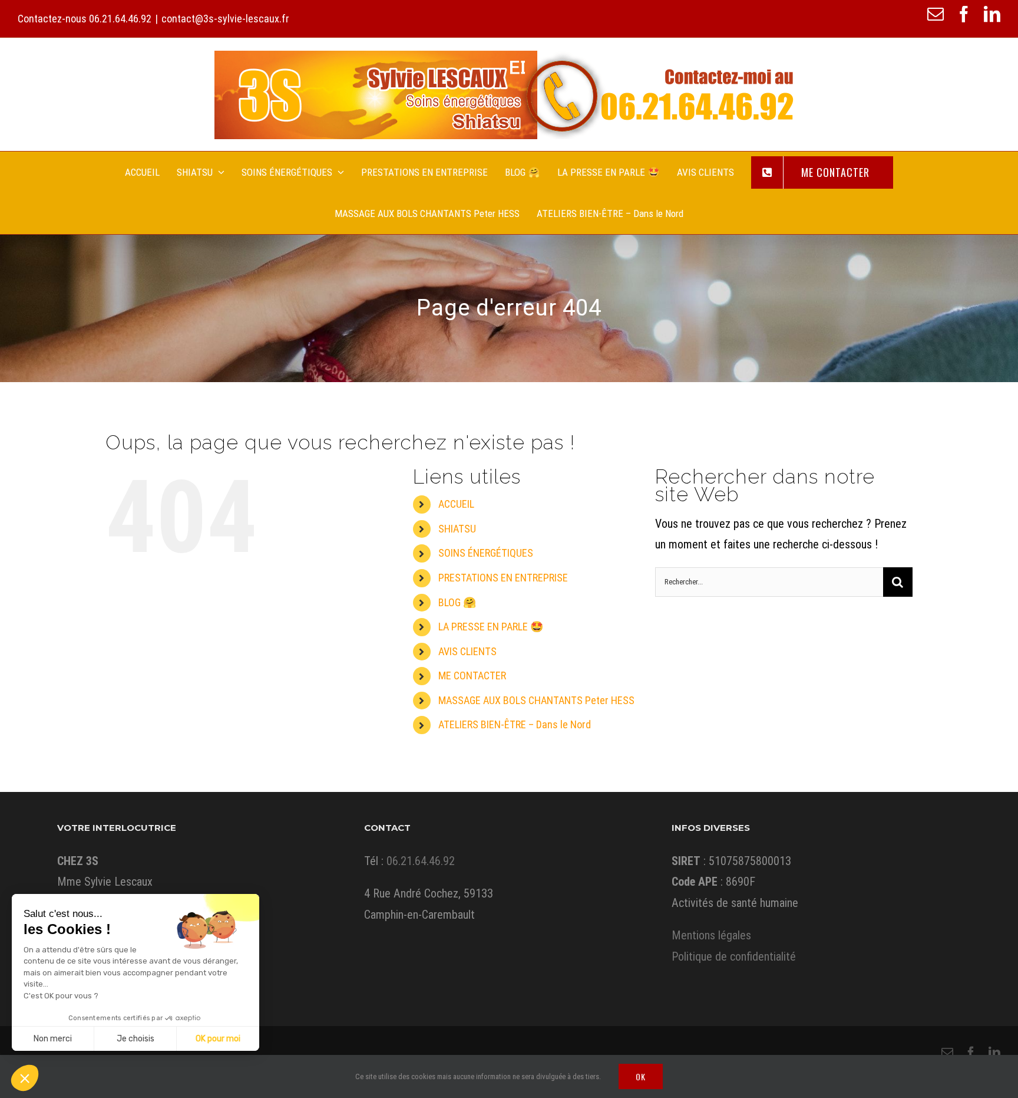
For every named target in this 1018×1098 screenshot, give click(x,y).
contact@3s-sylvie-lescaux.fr (225, 18)
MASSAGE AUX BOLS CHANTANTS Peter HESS (536, 700)
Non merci (53, 1039)
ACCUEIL (456, 504)
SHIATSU (457, 528)
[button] (25, 1078)
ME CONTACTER (472, 675)
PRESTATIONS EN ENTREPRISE (503, 577)
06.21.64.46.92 (120, 18)
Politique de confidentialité (734, 956)
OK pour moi (218, 1039)
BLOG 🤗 (457, 602)
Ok (641, 1076)
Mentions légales (711, 935)
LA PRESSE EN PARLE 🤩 (490, 626)
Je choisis (135, 1039)
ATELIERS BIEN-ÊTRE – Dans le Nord (514, 724)
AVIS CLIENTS (467, 651)
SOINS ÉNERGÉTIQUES (485, 553)
